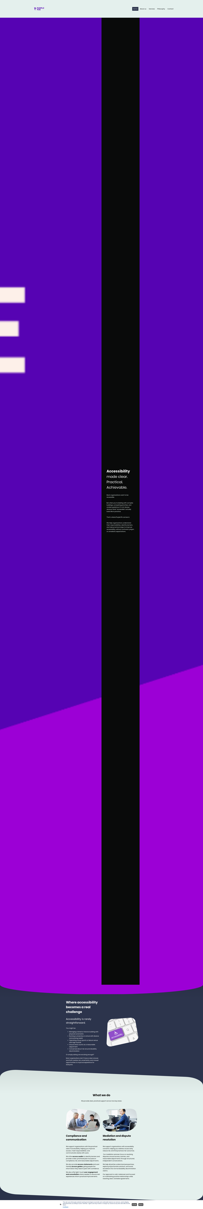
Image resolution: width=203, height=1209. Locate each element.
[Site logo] (39, 9)
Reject (141, 1204)
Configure (65, 1207)
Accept (134, 1204)
